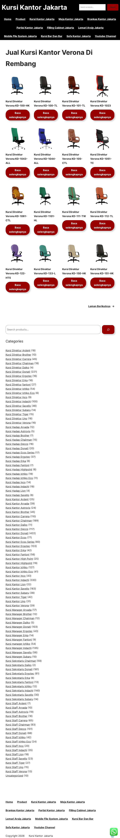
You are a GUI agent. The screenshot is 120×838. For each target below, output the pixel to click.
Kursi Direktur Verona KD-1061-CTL (16, 216)
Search (112, 7)
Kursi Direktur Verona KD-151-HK (102, 271)
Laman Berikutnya (101, 306)
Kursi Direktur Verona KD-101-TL (73, 103)
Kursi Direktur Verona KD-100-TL (45, 103)
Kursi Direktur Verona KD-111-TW (74, 214)
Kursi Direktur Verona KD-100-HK (18, 103)
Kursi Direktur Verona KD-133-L (45, 271)
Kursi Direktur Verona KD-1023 (100, 103)
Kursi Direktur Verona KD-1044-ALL (45, 159)
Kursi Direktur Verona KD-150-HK (74, 271)
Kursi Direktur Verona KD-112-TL (101, 214)
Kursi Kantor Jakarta (34, 7)
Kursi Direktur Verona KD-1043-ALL (17, 159)
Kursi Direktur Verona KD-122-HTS (16, 273)
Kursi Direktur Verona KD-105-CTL (72, 159)
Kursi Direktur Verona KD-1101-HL (44, 216)
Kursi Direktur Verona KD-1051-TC (101, 159)
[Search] (108, 329)
